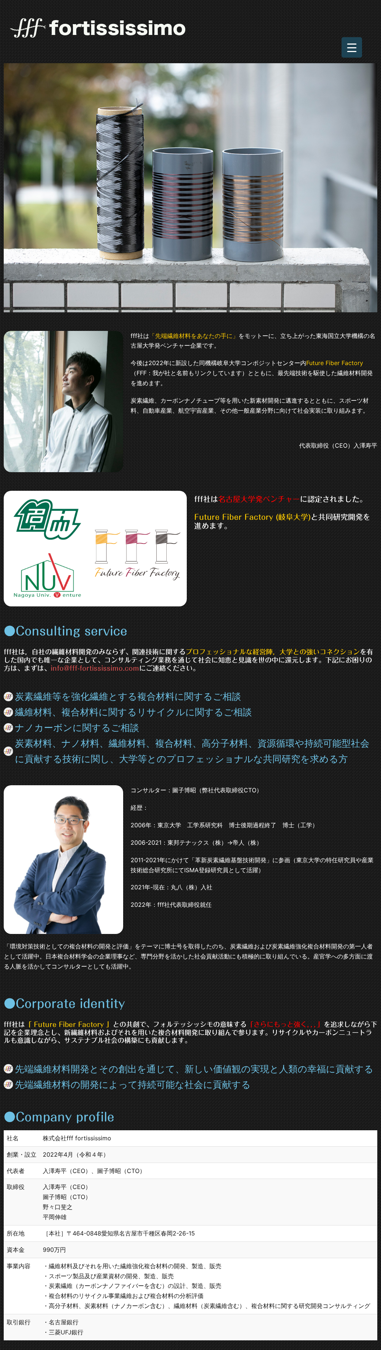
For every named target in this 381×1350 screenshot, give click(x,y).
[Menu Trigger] (352, 47)
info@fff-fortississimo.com (95, 668)
